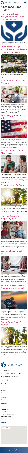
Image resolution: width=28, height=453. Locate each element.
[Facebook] (2, 380)
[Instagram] (4, 380)
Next (25, 357)
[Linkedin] (7, 380)
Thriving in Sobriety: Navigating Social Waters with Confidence (12, 16)
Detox (2, 407)
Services (3, 392)
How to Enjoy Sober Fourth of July (13, 116)
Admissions (3, 395)
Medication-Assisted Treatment (7, 414)
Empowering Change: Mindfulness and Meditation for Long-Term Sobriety (14, 49)
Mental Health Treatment (6, 416)
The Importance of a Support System (10, 217)
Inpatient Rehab (4, 412)
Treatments (3, 397)
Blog (2, 400)
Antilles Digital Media (16, 451)
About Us (3, 390)
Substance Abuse (5, 419)
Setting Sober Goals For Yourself (12, 323)
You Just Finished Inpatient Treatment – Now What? (13, 287)
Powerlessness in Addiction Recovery (13, 82)
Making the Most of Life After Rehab (12, 151)
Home (2, 388)
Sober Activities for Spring (13, 185)
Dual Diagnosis (4, 409)
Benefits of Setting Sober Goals (12, 252)
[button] (25, 2)
